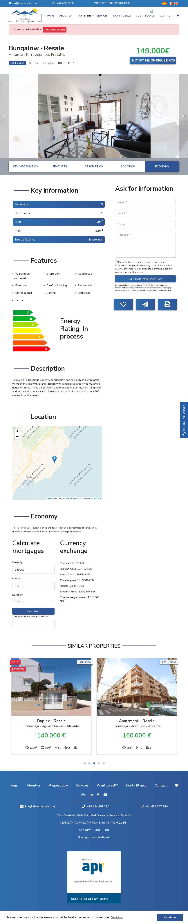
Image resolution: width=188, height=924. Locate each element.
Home (14, 785)
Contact (161, 785)
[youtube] (105, 795)
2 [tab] (89, 763)
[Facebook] (98, 795)
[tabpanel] (51, 707)
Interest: (17, 578)
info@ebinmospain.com (24, 3)
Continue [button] (170, 917)
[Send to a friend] (145, 304)
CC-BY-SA (96, 498)
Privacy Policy (165, 265)
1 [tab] (85, 763)
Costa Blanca (136, 785)
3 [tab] (94, 763)
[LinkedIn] (91, 795)
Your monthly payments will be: (30, 616)
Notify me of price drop (154, 60)
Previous (4, 116)
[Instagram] (83, 795)
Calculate (33, 611)
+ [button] (17, 431)
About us (34, 785)
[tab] (26, 166)
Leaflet (49, 498)
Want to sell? (107, 785)
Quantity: (17, 562)
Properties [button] (57, 785)
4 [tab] (99, 763)
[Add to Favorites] (123, 304)
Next (183, 116)
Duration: (17, 595)
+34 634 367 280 (64, 3)
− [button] (17, 436)
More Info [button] (117, 917)
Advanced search (54, 29)
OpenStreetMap (72, 498)
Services (82, 785)
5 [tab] (104, 763)
